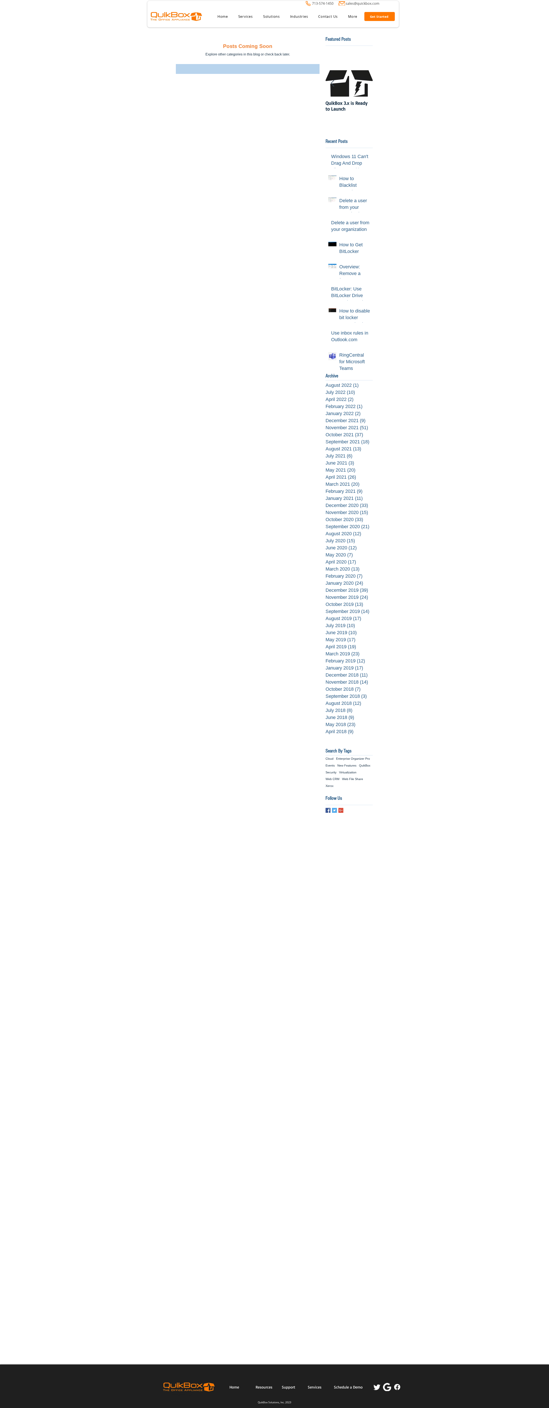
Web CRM (332, 779)
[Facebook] (397, 1387)
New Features (346, 765)
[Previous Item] (332, 83)
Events (330, 765)
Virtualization (347, 772)
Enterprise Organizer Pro (353, 758)
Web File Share (352, 779)
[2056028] (387, 1387)
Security (331, 772)
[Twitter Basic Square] (334, 810)
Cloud (329, 758)
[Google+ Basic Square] (340, 810)
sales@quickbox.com (362, 3)
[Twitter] (377, 1387)
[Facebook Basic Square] (328, 810)
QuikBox (364, 765)
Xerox (329, 786)
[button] (245, 16)
